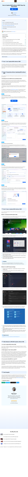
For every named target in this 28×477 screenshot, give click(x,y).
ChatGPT (4, 382)
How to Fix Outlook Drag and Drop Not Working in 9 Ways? (11, 42)
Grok (18, 382)
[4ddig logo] (3, 1)
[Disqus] (14, 418)
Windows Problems (5, 36)
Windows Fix (18, 15)
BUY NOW (14, 100)
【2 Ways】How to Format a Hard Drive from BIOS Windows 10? (10, 336)
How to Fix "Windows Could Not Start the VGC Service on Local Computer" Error (14, 45)
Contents (3, 20)
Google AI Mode (14, 382)
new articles (4, 37)
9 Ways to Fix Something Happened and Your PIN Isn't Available (11, 39)
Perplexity (8, 382)
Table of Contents (4, 56)
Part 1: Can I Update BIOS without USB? (8, 22)
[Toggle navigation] (26, 1)
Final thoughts (5, 28)
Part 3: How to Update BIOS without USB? (8, 25)
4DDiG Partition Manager (14, 89)
